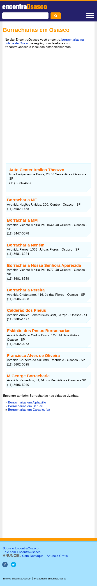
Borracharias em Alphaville (27, 402)
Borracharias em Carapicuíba (29, 409)
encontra (24, 6)
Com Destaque (33, 556)
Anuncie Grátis (57, 556)
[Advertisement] (48, 102)
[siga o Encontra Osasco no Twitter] (13, 566)
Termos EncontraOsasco (16, 578)
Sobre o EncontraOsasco (21, 548)
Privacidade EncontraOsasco (50, 578)
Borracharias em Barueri (25, 406)
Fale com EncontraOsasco (22, 552)
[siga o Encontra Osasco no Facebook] (5, 566)
